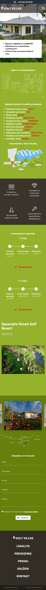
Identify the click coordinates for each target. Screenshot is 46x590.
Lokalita (23, 546)
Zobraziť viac (7, 333)
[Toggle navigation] (43, 8)
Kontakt (23, 576)
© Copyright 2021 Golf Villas (10, 587)
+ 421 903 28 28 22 (25, 2)
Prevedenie (23, 553)
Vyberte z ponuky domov (23, 70)
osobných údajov (31, 511)
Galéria (23, 568)
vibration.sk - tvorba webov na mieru (34, 587)
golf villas (13, 8)
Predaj (23, 561)
